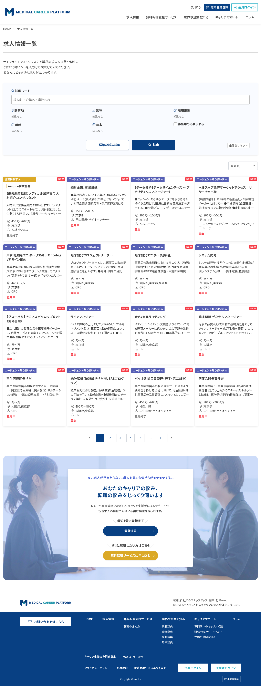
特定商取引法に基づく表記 (150, 668)
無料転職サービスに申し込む (130, 555)
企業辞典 (167, 632)
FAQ (198, 7)
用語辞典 (167, 642)
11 (161, 438)
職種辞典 (167, 637)
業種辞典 (167, 626)
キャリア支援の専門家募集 (100, 656)
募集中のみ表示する (191, 124)
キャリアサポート (227, 17)
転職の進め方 (132, 626)
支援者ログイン (226, 668)
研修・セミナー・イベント (208, 632)
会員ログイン (247, 7)
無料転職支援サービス (161, 17)
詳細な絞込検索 (109, 145)
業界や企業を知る (196, 17)
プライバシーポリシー (97, 668)
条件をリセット (238, 145)
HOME (7, 29)
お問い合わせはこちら (49, 622)
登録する (130, 531)
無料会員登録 (219, 7)
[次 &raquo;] (171, 438)
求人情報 (132, 17)
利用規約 (122, 668)
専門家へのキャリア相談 (208, 626)
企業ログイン (193, 668)
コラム (250, 17)
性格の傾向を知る (205, 637)
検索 (156, 145)
